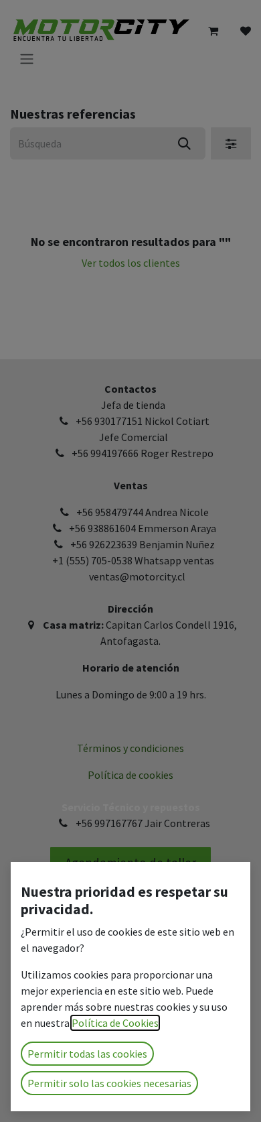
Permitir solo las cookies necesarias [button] (109, 1083)
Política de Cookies (115, 1023)
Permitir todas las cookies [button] (87, 1053)
